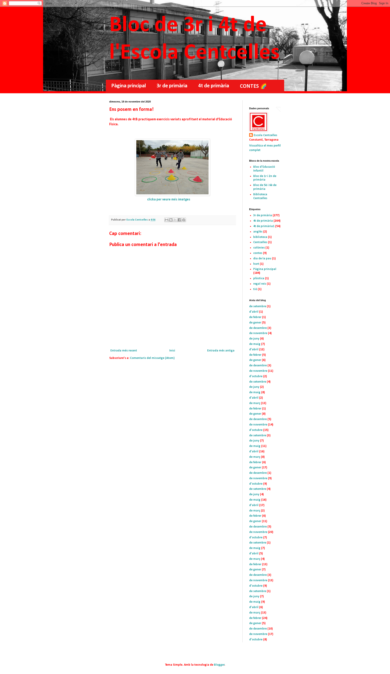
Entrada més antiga (220, 350)
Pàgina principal (128, 86)
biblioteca (260, 237)
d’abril (253, 312)
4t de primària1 (263, 226)
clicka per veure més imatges (168, 199)
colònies (259, 247)
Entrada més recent (123, 350)
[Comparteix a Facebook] (179, 220)
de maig (254, 344)
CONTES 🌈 (253, 86)
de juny (254, 338)
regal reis (259, 284)
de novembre (258, 333)
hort (256, 264)
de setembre (257, 306)
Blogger (219, 665)
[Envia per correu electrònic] (166, 220)
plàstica (258, 278)
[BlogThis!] (171, 220)
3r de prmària (262, 215)
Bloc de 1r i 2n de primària (264, 178)
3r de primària (172, 86)
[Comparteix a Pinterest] (183, 220)
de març (254, 403)
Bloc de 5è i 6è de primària (264, 187)
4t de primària (213, 86)
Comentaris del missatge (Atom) (152, 358)
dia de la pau (262, 258)
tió (255, 289)
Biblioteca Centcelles (260, 196)
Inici (172, 350)
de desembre (258, 328)
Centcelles (260, 242)
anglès (257, 231)
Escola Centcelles (265, 135)
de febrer (255, 317)
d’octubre (255, 376)
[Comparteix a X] (175, 220)
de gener (255, 322)
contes (257, 253)
